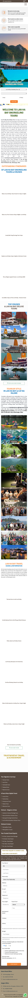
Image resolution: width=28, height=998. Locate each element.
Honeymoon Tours (7, 801)
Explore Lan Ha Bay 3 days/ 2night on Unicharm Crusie (14, 256)
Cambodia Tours (6, 784)
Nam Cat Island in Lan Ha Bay (14, 744)
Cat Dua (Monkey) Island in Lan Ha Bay (14, 682)
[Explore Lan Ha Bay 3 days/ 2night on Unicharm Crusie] (14, 246)
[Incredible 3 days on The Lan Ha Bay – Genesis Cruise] (14, 287)
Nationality (5, 876)
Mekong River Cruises (7, 829)
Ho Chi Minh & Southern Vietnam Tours (11, 820)
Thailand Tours (6, 787)
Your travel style (6, 948)
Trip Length (5, 901)
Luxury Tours (5, 796)
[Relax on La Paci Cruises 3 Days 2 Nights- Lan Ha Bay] (14, 204)
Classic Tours (6, 803)
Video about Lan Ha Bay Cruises (14, 641)
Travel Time (15, 901)
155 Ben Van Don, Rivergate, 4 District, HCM (13, 986)
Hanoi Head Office (6, 971)
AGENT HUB (24, 1)
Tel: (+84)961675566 (7, 988)
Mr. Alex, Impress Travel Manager (10, 836)
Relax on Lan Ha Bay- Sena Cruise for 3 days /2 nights (14, 193)
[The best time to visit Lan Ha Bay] (14, 589)
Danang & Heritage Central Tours (10, 818)
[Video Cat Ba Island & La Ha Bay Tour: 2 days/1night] (14, 693)
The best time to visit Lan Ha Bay (14, 599)
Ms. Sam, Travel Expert (8, 841)
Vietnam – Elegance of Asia (9, 810)
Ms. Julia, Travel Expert (8, 846)
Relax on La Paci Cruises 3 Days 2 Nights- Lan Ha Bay (14, 214)
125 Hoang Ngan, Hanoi (8, 974)
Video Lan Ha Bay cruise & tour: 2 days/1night (14, 724)
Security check (5, 956)
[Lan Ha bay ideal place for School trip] (14, 651)
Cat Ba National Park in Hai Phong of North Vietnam (14, 620)
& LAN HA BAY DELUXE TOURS (14, 307)
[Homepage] (12, 4)
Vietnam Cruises (6, 824)
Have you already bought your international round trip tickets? (12, 942)
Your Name (5, 863)
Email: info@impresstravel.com (10, 979)
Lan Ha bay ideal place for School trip (14, 661)
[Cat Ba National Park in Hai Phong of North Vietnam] (14, 610)
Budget (4, 931)
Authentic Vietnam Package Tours (10, 813)
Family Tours (5, 799)
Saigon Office (5, 983)
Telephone (5, 895)
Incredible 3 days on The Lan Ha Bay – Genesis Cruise (14, 297)
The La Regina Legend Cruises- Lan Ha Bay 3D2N (14, 277)
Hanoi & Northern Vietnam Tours (10, 815)
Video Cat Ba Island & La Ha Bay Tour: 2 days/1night (14, 703)
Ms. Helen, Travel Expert (8, 843)
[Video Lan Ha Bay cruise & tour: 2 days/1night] (14, 713)
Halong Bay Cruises (7, 827)
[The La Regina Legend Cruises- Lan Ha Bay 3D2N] (14, 266)
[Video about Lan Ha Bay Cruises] (14, 630)
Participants (5, 911)
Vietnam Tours (6, 780)
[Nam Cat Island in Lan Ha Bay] (14, 734)
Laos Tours (5, 782)
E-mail (4, 889)
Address (4, 883)
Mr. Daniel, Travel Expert (8, 838)
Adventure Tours (6, 806)
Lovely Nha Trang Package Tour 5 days (14, 235)
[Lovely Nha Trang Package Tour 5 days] (14, 225)
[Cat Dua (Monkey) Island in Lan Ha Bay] (14, 672)
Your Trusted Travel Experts (9, 833)
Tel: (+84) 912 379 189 (8, 977)
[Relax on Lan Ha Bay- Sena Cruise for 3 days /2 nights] (14, 183)
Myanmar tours (6, 789)
